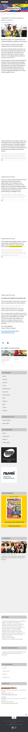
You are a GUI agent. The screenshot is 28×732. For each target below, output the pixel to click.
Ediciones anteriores (15, 526)
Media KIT (5, 439)
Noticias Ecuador (6, 420)
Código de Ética (6, 442)
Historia (4, 433)
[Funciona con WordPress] (10, 724)
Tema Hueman (20, 724)
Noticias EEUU (6, 423)
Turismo (4, 407)
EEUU (4, 398)
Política (4, 376)
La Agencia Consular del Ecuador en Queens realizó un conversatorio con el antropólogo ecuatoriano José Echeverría (13, 558)
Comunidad (5, 391)
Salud (4, 404)
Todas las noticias (11, 13)
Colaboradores (6, 436)
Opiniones (5, 410)
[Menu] (26, 2)
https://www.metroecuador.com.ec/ (10, 331)
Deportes (3, 13)
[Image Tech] (9, 462)
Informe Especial (6, 388)
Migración (5, 401)
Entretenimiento (6, 395)
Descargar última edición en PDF (14, 522)
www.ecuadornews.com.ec (8, 332)
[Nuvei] (9, 482)
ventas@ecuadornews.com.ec (11, 703)
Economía (5, 379)
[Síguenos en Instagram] (15, 728)
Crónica (4, 385)
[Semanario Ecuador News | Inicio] (5, 2)
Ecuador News (6, 22)
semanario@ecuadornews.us (10, 694)
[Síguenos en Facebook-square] (13, 728)
